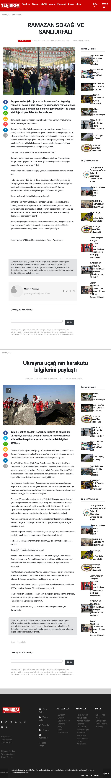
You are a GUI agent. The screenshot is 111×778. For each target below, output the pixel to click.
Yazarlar (46, 725)
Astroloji (99, 727)
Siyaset (35, 4)
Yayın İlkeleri (6, 740)
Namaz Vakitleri (83, 721)
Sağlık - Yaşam (48, 4)
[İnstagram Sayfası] (12, 722)
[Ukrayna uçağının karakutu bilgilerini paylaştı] (39, 405)
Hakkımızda (6, 737)
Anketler (99, 718)
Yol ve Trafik (82, 718)
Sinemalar (81, 733)
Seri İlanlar (81, 736)
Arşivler (45, 730)
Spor (78, 4)
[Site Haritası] (3, 727)
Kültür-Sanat (16, 15)
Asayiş (71, 4)
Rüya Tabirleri (101, 724)
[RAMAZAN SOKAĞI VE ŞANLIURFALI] (39, 71)
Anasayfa (6, 15)
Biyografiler (101, 721)
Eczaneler (81, 724)
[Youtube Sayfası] (17, 722)
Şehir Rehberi (82, 739)
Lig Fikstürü (81, 727)
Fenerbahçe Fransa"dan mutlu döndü (95, 148)
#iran (13, 642)
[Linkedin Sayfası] (21, 722)
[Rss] (26, 722)
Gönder (70, 322)
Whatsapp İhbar (7, 754)
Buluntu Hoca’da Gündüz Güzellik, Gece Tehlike (97, 86)
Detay (85, 775)
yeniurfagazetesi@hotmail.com (37, 293)
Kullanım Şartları (8, 751)
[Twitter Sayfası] (7, 722)
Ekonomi (61, 4)
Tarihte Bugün (83, 730)
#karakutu (21, 642)
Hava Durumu (82, 715)
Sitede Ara (100, 715)
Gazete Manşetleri (81, 743)
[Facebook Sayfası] (2, 722)
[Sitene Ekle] (8, 727)
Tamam (96, 775)
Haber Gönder (7, 757)
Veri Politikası (6, 742)
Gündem (26, 4)
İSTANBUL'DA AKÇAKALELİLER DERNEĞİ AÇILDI (97, 204)
